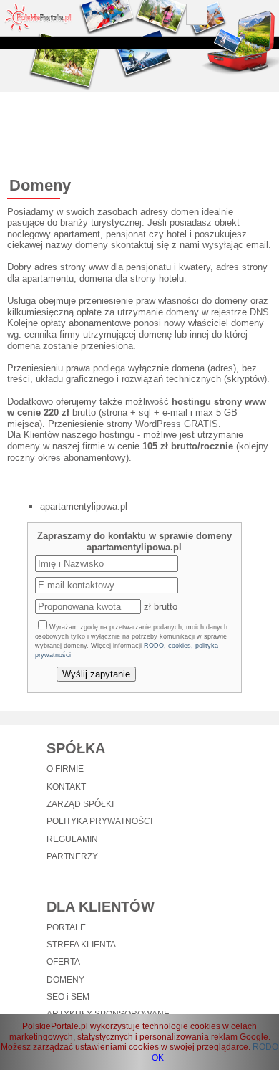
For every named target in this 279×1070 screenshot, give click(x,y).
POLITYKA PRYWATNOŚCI (99, 821)
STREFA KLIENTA (81, 945)
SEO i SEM (67, 997)
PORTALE (66, 927)
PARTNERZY (72, 856)
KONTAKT (66, 787)
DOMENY (65, 980)
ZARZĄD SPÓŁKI (80, 804)
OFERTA (63, 962)
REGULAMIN (72, 839)
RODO (265, 1047)
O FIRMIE (65, 769)
